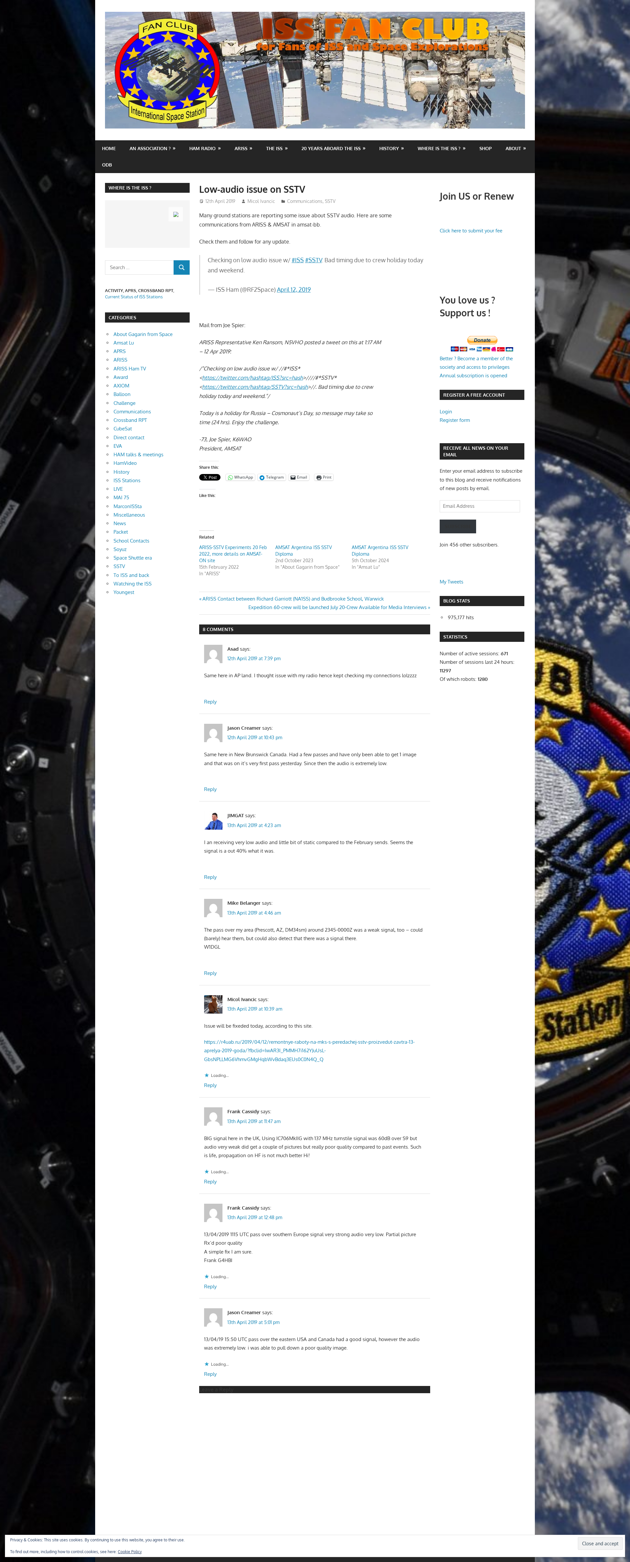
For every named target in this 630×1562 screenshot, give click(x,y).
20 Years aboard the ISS (331, 148)
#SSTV (313, 260)
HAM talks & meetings (138, 454)
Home (109, 148)
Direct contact (129, 437)
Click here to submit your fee (471, 230)
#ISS (298, 260)
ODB (107, 165)
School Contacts (131, 541)
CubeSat (123, 428)
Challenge (125, 403)
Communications (305, 201)
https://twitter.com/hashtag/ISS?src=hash (252, 377)
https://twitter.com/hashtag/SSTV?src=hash (255, 387)
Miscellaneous (129, 515)
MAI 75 (121, 497)
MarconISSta (128, 506)
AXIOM (121, 386)
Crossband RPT (130, 420)
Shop (485, 148)
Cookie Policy (130, 1551)
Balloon (122, 394)
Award (121, 377)
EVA (118, 446)
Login (446, 411)
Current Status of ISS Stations (134, 296)
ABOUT (513, 148)
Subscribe (458, 526)
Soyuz (120, 549)
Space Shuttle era (133, 558)
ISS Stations (127, 480)
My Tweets (451, 582)
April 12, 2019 (294, 289)
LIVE (118, 489)
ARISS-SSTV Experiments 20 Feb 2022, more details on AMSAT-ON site (233, 553)
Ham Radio (202, 148)
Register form (455, 420)
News (120, 523)
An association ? (150, 148)
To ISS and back (131, 575)
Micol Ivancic (261, 201)
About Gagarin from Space (143, 334)
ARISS (120, 360)
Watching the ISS (133, 584)
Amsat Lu (124, 343)
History (389, 148)
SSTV (330, 201)
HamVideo (125, 463)
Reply (210, 702)
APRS (120, 351)
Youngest (124, 592)
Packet (121, 532)
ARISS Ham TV (130, 369)
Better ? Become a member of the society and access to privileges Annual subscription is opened (476, 367)
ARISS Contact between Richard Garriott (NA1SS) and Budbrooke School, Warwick (293, 599)
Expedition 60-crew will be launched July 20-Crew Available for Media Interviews (337, 607)
